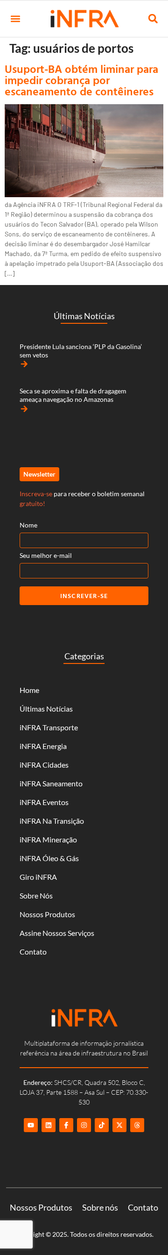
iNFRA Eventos (44, 802)
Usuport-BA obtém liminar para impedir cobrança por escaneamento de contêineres (81, 80)
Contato (33, 951)
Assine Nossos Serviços (57, 932)
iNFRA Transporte (49, 727)
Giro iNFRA (38, 876)
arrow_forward (24, 364)
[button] (15, 19)
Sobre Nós (36, 895)
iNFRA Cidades (44, 764)
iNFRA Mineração (48, 839)
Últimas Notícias (46, 708)
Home (29, 689)
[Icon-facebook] (66, 1125)
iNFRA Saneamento (51, 783)
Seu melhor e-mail (46, 555)
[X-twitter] (119, 1125)
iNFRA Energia (43, 746)
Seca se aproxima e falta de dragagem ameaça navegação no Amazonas (73, 395)
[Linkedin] (49, 1125)
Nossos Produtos (47, 914)
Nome (28, 525)
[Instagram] (84, 1125)
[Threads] (137, 1125)
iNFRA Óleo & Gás (49, 858)
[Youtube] (31, 1125)
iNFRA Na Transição (52, 820)
